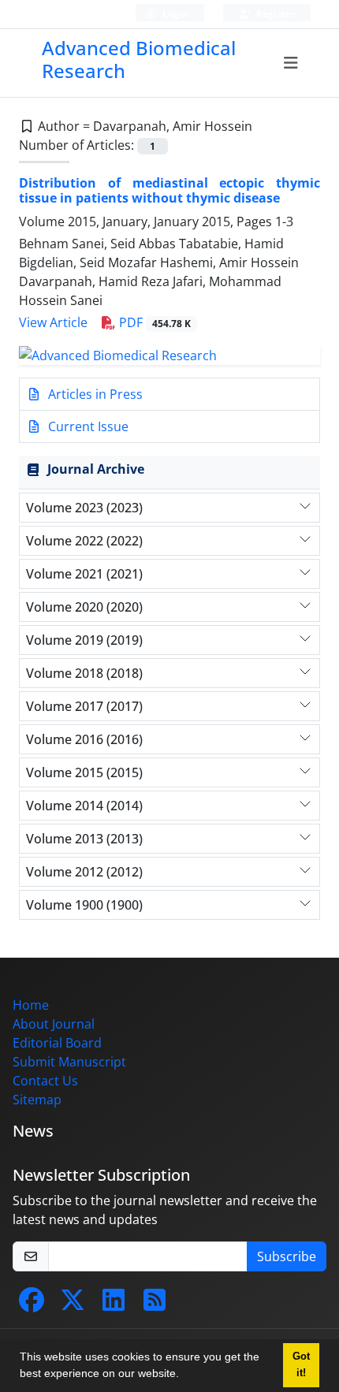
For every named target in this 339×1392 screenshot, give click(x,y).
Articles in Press (94, 394)
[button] (184, 1375)
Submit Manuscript (69, 1061)
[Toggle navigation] (290, 63)
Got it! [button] (301, 1365)
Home (31, 1005)
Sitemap (37, 1099)
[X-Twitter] (72, 1304)
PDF (153, 322)
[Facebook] (31, 1304)
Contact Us (45, 1080)
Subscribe (286, 1256)
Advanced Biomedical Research (139, 59)
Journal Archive (95, 469)
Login (174, 13)
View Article (53, 322)
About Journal (54, 1024)
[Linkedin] (113, 1304)
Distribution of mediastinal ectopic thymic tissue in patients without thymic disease (169, 190)
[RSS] (154, 1304)
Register (274, 13)
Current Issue (87, 426)
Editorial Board (57, 1042)
